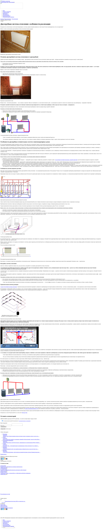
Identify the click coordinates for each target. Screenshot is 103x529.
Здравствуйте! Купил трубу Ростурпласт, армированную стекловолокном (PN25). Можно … (21, 442)
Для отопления (6, 14)
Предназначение (7, 18)
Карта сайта (2, 504)
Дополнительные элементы (8, 16)
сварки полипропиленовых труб (31, 408)
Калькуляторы (3, 2)
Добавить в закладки (5, 1)
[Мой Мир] (6, 458)
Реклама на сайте (3, 506)
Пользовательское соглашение (6, 507)
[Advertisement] (36, 483)
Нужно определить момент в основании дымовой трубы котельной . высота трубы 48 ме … (21, 439)
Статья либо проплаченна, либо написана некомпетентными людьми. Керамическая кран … (21, 452)
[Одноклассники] (5, 458)
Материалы (5, 13)
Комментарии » (3, 454)
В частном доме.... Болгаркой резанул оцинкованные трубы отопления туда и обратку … (21, 445)
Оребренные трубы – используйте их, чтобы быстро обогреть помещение (15, 473)
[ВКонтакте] (1, 458)
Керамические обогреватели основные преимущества (11, 466)
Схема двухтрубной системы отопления (8, 286)
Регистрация (11, 2)
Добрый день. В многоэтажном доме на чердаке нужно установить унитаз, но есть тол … (21, 436)
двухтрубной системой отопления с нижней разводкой (66, 159)
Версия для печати (13, 456)
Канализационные (6, 15)
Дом (4, 10)
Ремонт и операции (7, 11)
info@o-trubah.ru (3, 505)
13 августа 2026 (3, 502)
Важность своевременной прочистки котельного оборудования (13, 469)
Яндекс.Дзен (24, 412)
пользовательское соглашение (24, 420)
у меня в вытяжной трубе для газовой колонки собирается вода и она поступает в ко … (20, 449)
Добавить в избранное (5, 456)
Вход (7, 2)
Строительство (6, 12)
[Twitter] (3, 458)
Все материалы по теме (5, 494)
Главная (2, 18)
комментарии (3, 467)
